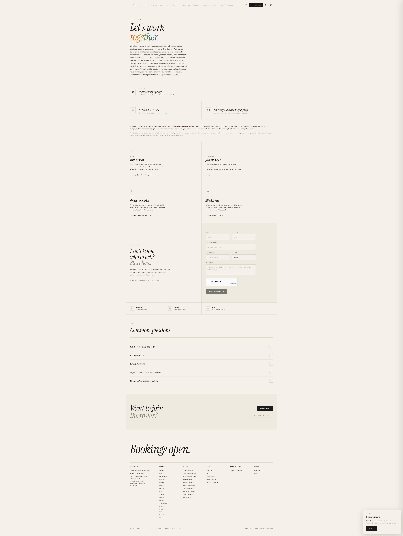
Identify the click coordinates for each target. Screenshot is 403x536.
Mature (176, 5)
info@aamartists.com (213, 215)
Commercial (163, 503)
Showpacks (163, 518)
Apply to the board (236, 470)
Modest (196, 5)
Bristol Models (187, 479)
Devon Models (187, 497)
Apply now (209, 175)
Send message (215, 291)
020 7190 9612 (166, 126)
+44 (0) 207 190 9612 (137, 473)
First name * (210, 232)
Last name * (236, 232)
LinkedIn (256, 473)
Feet (160, 491)
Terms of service (212, 482)
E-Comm (162, 506)
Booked (213, 5)
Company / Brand (211, 252)
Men (161, 5)
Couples (162, 494)
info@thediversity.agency (139, 215)
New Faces (163, 515)
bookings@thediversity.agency (183, 126)
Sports (161, 497)
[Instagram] (246, 5)
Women (154, 5)
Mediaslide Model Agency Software (259, 528)
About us (209, 470)
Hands (204, 5)
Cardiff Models (188, 494)
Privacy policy (211, 479)
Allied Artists (211, 476)
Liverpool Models (188, 488)
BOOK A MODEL (256, 5)
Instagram (257, 470)
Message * (209, 262)
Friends (161, 509)
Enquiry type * (237, 252)
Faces (168, 5)
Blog (208, 473)
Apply (230, 5)
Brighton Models (188, 482)
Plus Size (186, 5)
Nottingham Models (189, 491)
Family (161, 485)
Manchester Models (189, 473)
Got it (371, 528)
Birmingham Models (189, 476)
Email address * (211, 242)
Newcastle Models (189, 485)
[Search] (266, 5)
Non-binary (163, 476)
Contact (222, 5)
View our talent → (261, 415)
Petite (161, 500)
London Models (188, 470)
